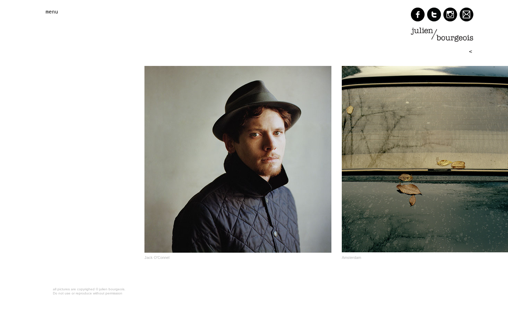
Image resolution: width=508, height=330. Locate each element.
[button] (72, 12)
